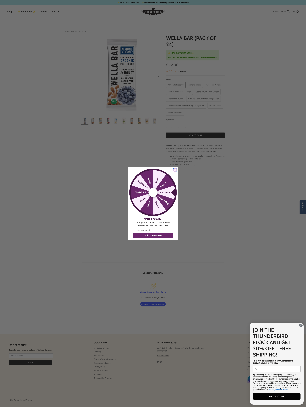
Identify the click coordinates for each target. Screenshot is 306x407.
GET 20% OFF (276, 396)
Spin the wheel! (153, 235)
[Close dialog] (175, 170)
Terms (285, 390)
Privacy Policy (275, 390)
